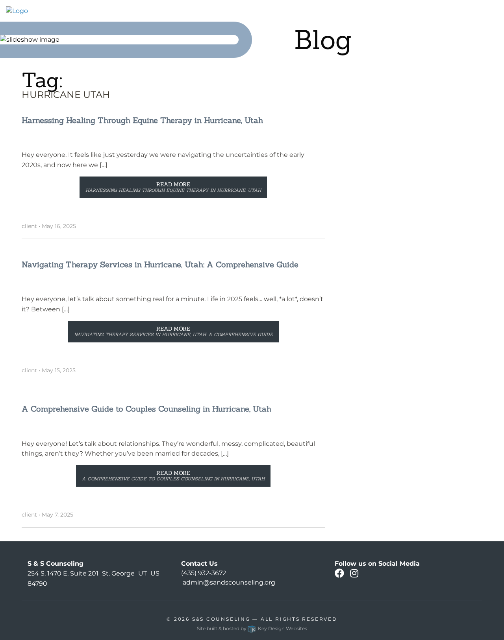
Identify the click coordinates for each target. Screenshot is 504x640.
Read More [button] (173, 187)
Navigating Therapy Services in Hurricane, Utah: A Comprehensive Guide (160, 264)
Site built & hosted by (252, 628)
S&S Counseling (221, 619)
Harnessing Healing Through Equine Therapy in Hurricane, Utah (142, 120)
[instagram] (354, 574)
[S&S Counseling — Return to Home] (17, 10)
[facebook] (339, 574)
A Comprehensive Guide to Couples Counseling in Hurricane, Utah (146, 409)
